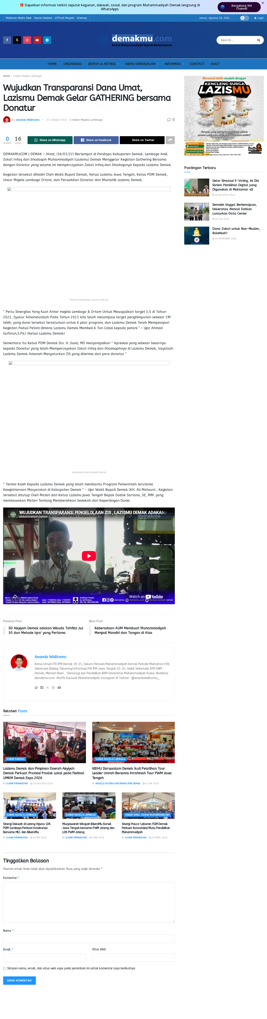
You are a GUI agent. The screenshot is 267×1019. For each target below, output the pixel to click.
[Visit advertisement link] (224, 116)
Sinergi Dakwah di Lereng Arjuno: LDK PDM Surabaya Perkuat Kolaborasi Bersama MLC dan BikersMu (27, 828)
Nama (8, 931)
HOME (52, 64)
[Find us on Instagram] (27, 40)
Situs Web (99, 949)
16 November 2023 (225, 238)
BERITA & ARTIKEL (102, 64)
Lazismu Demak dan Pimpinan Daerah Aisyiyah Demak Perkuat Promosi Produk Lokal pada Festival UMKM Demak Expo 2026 (43, 773)
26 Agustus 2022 (224, 195)
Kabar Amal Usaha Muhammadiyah (147, 814)
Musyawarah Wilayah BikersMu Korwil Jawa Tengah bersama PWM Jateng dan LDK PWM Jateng (88, 828)
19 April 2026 (159, 837)
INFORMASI (173, 64)
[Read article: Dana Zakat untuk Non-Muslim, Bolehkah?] (196, 236)
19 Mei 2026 (39, 837)
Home (6, 76)
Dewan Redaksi (43, 17)
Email (8, 949)
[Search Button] (259, 40)
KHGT (215, 64)
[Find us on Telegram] (47, 40)
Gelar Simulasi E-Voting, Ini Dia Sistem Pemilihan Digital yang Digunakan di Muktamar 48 (235, 185)
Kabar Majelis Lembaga (28, 76)
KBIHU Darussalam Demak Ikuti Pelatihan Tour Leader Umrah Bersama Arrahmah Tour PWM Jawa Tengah (132, 773)
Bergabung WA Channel (241, 7)
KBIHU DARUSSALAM (140, 64)
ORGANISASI (72, 64)
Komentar (11, 878)
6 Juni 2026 (152, 783)
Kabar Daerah (16, 759)
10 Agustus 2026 (42, 783)
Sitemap (82, 17)
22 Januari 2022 (57, 119)
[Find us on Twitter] (17, 40)
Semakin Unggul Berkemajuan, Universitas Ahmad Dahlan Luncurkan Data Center (234, 209)
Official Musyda (64, 17)
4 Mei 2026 (97, 837)
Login (260, 17)
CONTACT (197, 64)
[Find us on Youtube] (37, 40)
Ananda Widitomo (28, 119)
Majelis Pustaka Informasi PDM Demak (118, 783)
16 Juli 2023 (221, 219)
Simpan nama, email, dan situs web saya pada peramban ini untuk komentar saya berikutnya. (71, 968)
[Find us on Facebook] (7, 40)
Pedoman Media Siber (19, 17)
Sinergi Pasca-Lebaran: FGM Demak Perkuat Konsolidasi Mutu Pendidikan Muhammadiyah (146, 828)
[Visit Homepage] (134, 40)
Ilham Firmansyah (17, 783)
